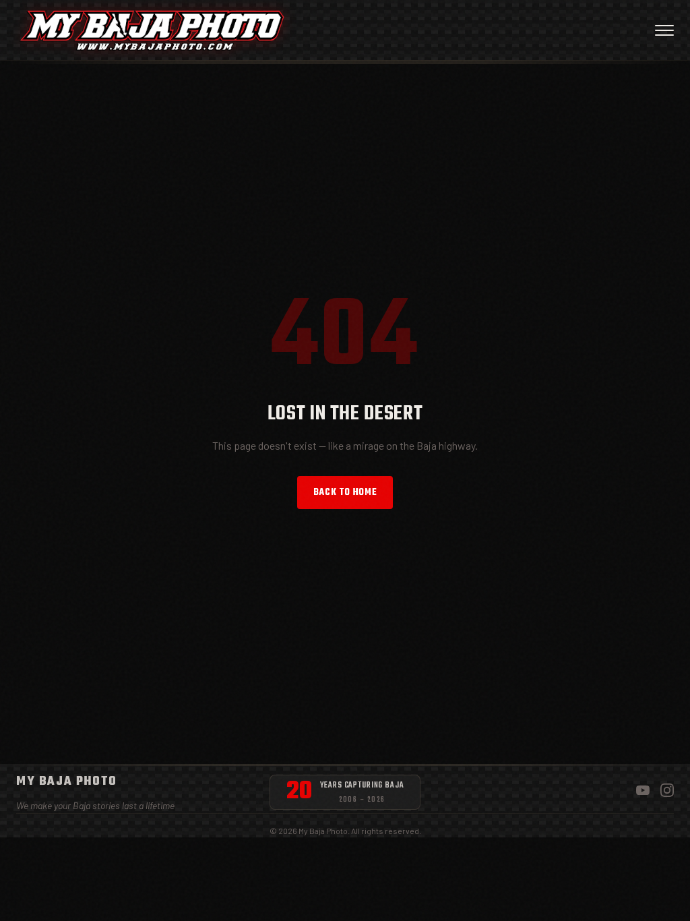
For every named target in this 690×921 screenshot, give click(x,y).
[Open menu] (664, 30)
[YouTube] (643, 792)
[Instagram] (667, 792)
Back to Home (345, 492)
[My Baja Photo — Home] (152, 30)
